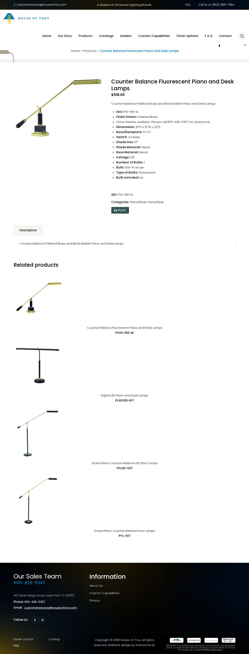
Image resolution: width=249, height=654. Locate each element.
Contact (225, 36)
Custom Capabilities (154, 36)
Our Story (65, 36)
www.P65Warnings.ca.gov (209, 649)
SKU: (114, 195)
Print (121, 210)
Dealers (126, 36)
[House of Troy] (26, 18)
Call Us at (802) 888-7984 (216, 5)
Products (85, 36)
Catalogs (106, 36)
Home (46, 36)
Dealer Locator (23, 639)
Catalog (54, 639)
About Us (96, 586)
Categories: (120, 202)
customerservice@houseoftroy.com (41, 5)
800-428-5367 (29, 583)
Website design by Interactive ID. (131, 645)
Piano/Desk (138, 202)
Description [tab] (28, 230)
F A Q (208, 36)
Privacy (94, 600)
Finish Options (187, 36)
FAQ (188, 5)
